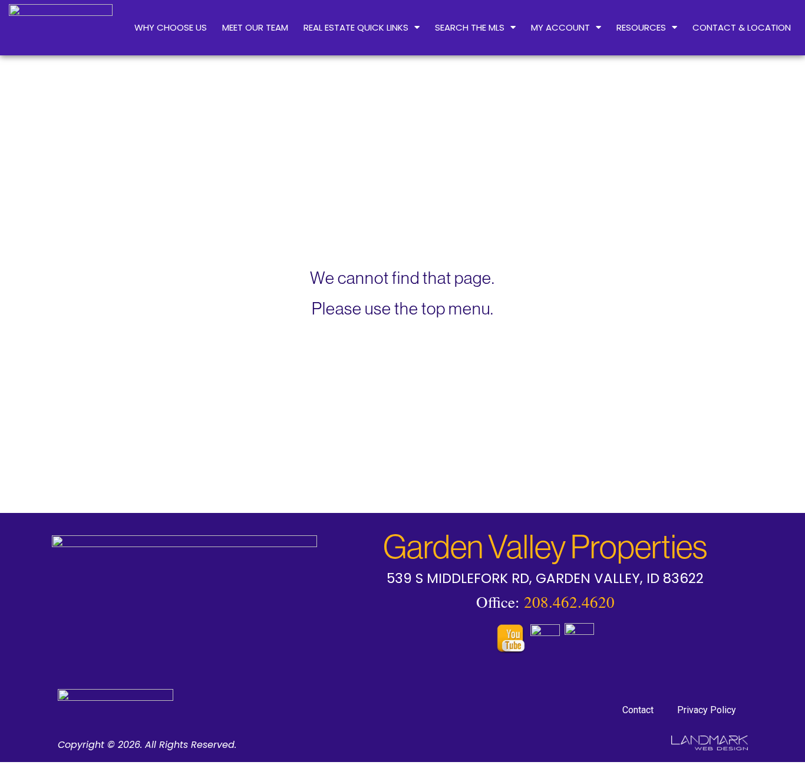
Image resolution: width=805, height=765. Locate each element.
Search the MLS (469, 27)
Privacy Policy (706, 710)
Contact (638, 710)
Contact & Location (741, 27)
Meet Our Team (255, 27)
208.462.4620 (569, 601)
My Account (560, 27)
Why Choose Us (170, 27)
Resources (641, 27)
